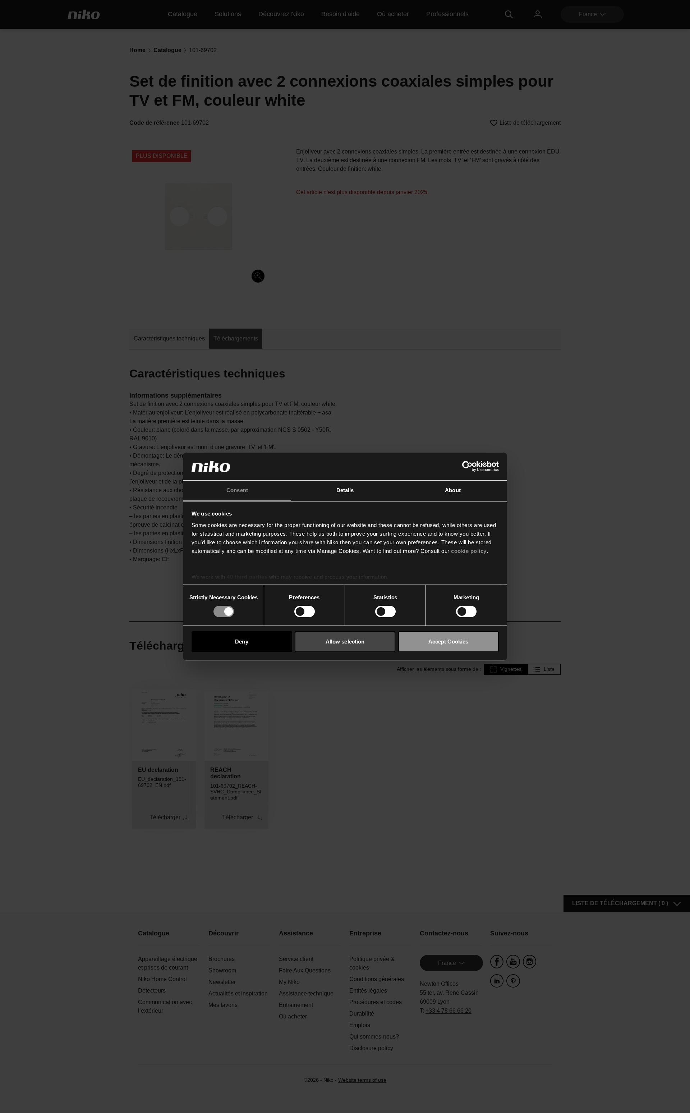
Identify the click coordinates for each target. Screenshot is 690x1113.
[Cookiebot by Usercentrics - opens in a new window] (467, 466)
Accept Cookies (448, 641)
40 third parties (247, 577)
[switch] (304, 611)
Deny (241, 641)
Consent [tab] (237, 490)
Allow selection (345, 641)
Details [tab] (345, 490)
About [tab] (453, 490)
